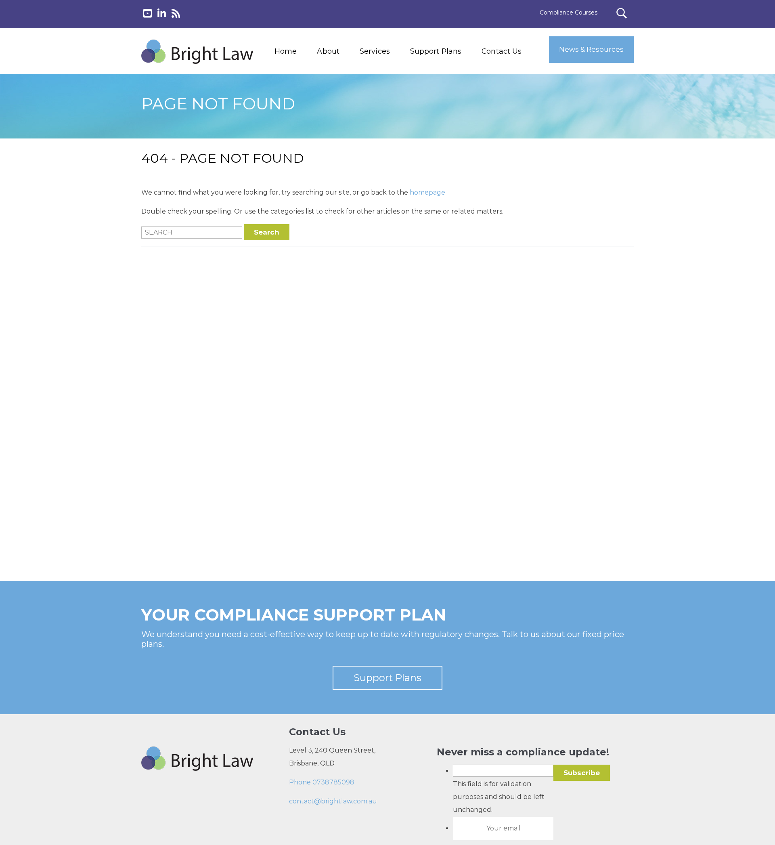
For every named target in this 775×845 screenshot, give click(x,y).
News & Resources (591, 49)
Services (375, 51)
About (328, 51)
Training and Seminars (391, 95)
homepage (427, 192)
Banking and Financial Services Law (390, 76)
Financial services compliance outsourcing (394, 113)
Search (266, 232)
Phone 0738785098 (321, 782)
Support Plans (435, 51)
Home (285, 51)
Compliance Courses (568, 12)
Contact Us (502, 51)
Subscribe (581, 773)
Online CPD (374, 132)
